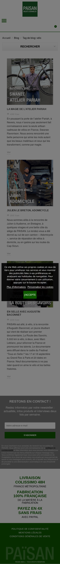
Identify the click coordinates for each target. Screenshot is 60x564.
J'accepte (30, 294)
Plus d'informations (16, 287)
